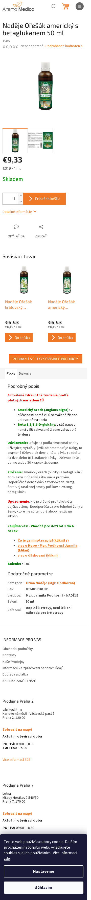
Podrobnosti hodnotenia (64, 46)
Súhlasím (43, 887)
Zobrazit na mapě (17, 729)
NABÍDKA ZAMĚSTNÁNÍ (19, 681)
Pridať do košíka (47, 198)
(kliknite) (61, 540)
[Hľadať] (53, 6)
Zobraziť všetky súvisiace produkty (45, 359)
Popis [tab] (11, 373)
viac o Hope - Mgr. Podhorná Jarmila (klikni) (47, 548)
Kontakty (9, 655)
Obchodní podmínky (18, 648)
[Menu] (80, 6)
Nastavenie (43, 871)
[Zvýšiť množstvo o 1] (20, 196)
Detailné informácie (17, 211)
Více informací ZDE (16, 760)
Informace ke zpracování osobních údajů (33, 668)
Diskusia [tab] (25, 373)
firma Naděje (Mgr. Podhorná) (50, 583)
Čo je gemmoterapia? (35, 540)
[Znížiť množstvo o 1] (20, 201)
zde (7, 858)
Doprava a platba (15, 674)
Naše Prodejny (14, 661)
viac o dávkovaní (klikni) (38, 555)
